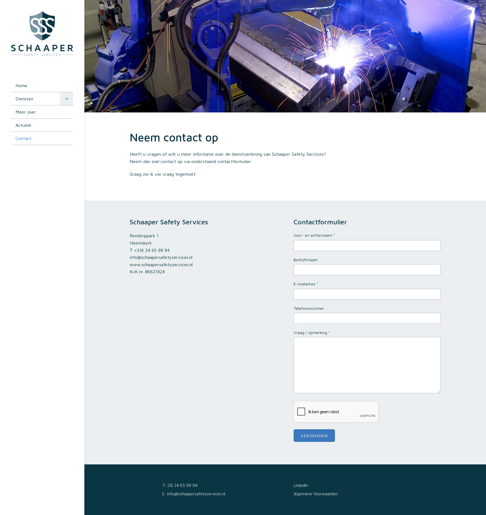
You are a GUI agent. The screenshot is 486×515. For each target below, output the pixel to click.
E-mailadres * (306, 283)
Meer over (25, 111)
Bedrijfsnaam (306, 259)
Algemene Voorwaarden (316, 493)
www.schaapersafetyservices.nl (161, 264)
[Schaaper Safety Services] (42, 54)
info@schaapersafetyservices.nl (161, 257)
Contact (23, 138)
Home (21, 85)
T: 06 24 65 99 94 (179, 485)
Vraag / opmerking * (312, 332)
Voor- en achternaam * (314, 235)
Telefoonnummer (309, 308)
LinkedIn (301, 485)
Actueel (23, 125)
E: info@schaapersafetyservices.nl (193, 493)
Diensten (24, 98)
